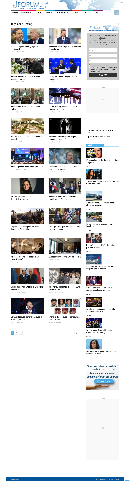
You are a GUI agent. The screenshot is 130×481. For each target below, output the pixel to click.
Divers (97, 13)
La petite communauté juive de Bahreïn (65, 257)
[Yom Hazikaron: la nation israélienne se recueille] (27, 126)
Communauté (26, 13)
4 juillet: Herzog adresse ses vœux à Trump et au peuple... (64, 107)
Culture (87, 13)
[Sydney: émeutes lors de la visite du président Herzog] (27, 66)
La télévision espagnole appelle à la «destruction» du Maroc (100, 310)
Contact (117, 479)
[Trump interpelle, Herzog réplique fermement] (27, 36)
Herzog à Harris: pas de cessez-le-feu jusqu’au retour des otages (64, 228)
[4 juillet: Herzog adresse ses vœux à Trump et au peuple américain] (65, 96)
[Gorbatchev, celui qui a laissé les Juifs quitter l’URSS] (65, 276)
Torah (76, 13)
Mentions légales (101, 479)
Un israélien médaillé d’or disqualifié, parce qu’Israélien (100, 246)
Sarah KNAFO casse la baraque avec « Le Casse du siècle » (102, 182)
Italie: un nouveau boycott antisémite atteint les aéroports (100, 204)
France (49, 13)
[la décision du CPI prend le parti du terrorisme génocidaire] (65, 156)
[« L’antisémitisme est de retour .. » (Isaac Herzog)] (27, 246)
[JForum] (65, 5)
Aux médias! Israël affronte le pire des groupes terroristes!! (64, 137)
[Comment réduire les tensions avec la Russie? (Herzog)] (27, 306)
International (63, 13)
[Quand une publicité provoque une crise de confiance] (65, 36)
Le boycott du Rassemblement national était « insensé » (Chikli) (101, 331)
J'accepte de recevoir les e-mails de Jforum (102, 65)
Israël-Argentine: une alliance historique (27, 166)
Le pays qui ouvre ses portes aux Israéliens (99, 225)
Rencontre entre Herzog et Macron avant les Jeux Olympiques (63, 197)
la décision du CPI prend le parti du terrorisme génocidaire (63, 167)
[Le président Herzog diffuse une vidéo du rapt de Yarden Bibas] (27, 216)
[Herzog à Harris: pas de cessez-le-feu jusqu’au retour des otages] (65, 216)
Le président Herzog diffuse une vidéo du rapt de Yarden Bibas (27, 228)
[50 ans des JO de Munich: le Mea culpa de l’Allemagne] (27, 276)
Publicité (110, 479)
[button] (116, 13)
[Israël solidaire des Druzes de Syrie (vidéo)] (27, 96)
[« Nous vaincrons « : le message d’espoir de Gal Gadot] (27, 186)
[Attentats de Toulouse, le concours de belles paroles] (65, 306)
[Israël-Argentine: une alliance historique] (27, 156)
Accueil (15, 13)
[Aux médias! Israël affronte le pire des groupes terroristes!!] (65, 126)
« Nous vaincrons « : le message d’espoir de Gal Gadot (24, 197)
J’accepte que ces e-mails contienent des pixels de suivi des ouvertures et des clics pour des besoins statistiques (104, 69)
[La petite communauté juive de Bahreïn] (65, 246)
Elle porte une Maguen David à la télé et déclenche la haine (102, 352)
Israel (39, 13)
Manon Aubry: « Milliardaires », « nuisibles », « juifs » (102, 161)
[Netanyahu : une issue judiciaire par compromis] (65, 66)
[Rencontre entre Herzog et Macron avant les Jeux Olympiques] (65, 186)
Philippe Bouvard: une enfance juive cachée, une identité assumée (100, 289)
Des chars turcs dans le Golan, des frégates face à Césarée (100, 267)
